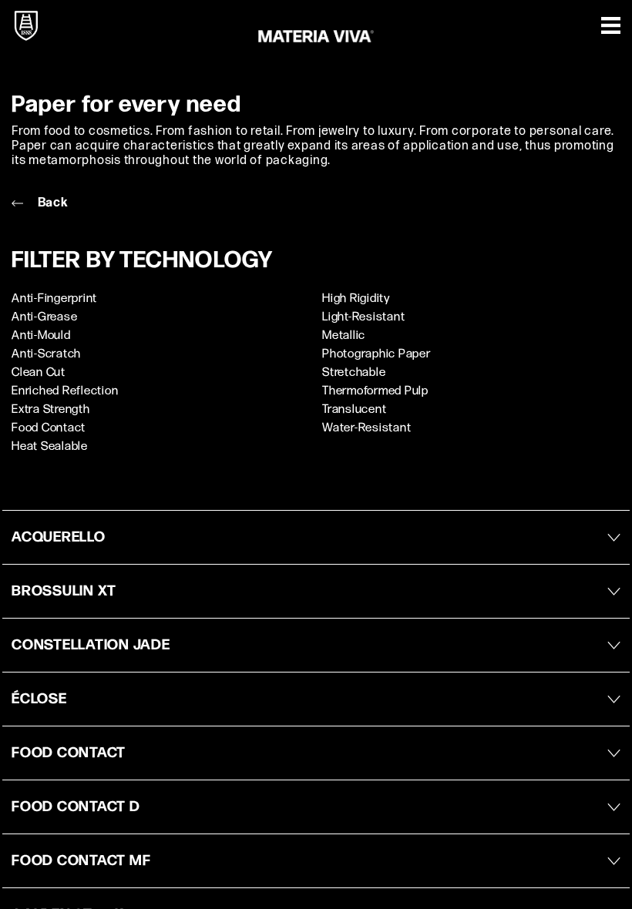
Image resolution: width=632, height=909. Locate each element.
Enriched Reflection (65, 391)
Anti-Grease (44, 317)
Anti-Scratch (46, 354)
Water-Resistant (366, 428)
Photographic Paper (376, 354)
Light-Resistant (363, 317)
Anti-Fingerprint (54, 298)
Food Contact (49, 428)
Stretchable (353, 372)
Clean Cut (39, 372)
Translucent (354, 409)
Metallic (343, 335)
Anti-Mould (41, 335)
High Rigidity (356, 298)
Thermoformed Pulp (375, 391)
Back (51, 203)
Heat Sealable (50, 446)
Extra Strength (51, 409)
